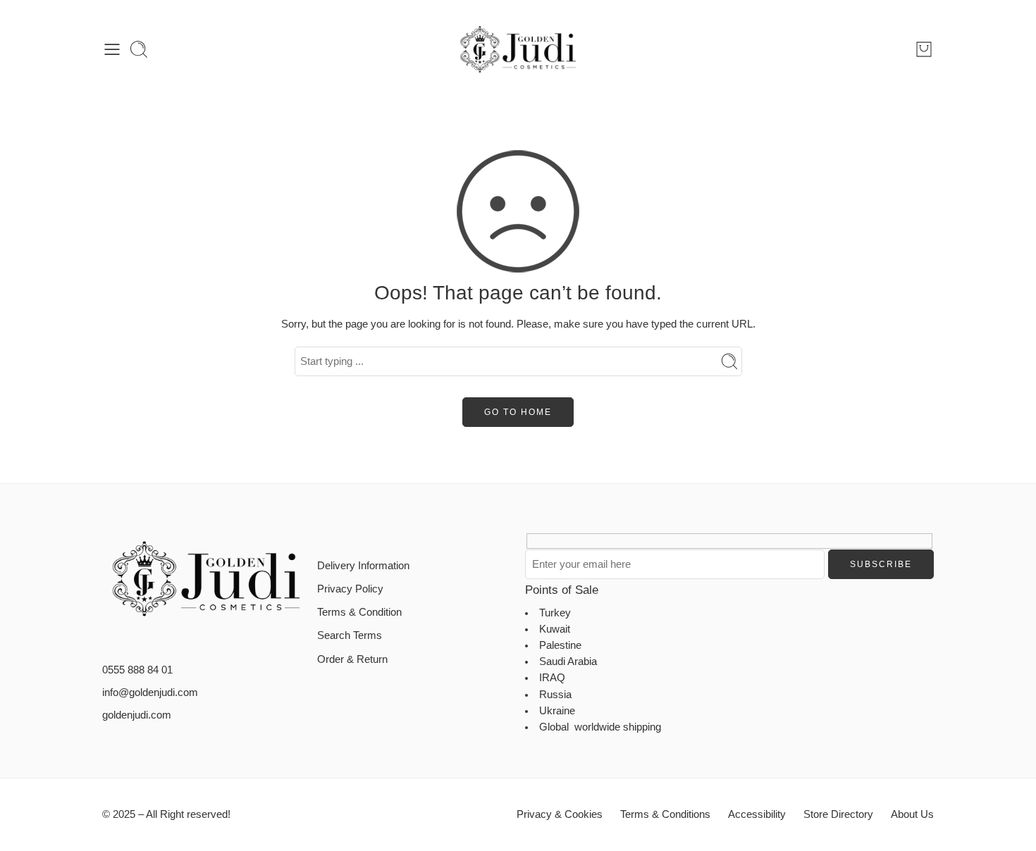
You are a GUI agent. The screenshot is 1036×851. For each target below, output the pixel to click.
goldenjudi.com (136, 715)
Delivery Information (363, 565)
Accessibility (757, 814)
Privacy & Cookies (560, 814)
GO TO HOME (518, 412)
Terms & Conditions (665, 814)
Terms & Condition (359, 612)
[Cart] (924, 49)
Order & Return (352, 659)
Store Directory (838, 814)
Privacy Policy (350, 589)
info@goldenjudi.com (150, 692)
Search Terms (349, 635)
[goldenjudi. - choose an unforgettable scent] (518, 49)
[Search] (139, 49)
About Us (912, 814)
